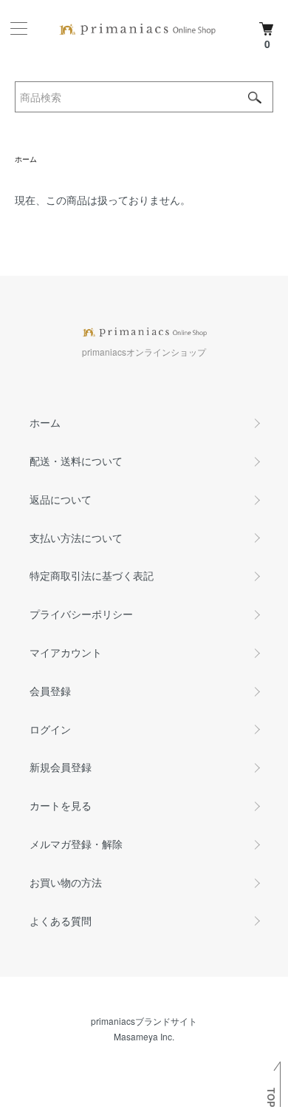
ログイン (50, 729)
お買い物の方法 (66, 882)
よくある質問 (61, 920)
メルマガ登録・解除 (76, 843)
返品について (61, 499)
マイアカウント (66, 652)
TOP (271, 1097)
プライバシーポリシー (81, 613)
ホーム (26, 159)
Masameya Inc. (144, 1036)
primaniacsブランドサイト (144, 1020)
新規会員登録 (61, 766)
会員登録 (50, 690)
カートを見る (61, 805)
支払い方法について (76, 537)
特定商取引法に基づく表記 (92, 575)
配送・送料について (76, 460)
